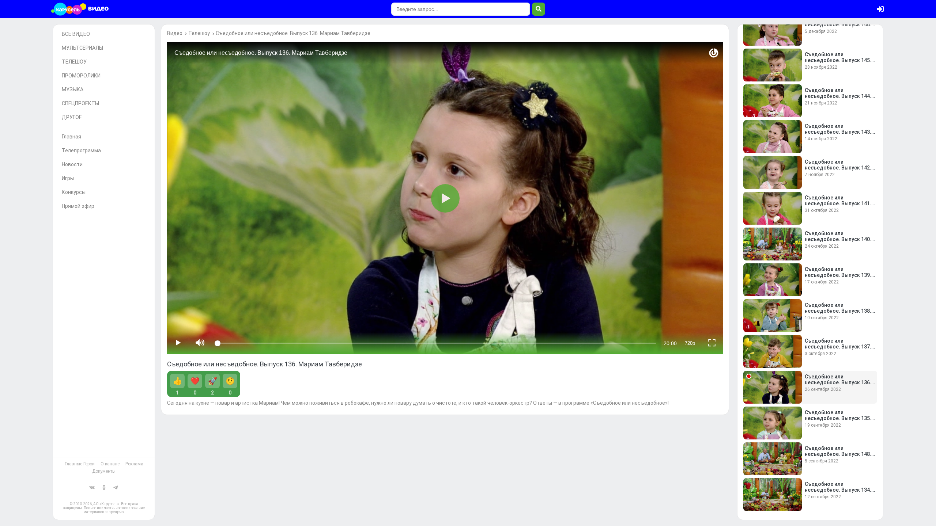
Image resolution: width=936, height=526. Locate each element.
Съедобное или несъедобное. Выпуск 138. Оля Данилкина (838, 311)
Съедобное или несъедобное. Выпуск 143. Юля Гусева (838, 132)
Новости (72, 164)
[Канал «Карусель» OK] (104, 487)
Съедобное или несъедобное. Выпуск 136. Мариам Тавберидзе (293, 33)
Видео (174, 33)
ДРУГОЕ (72, 117)
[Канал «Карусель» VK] (92, 487)
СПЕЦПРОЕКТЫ (80, 103)
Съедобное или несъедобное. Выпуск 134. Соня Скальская (838, 490)
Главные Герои (80, 463)
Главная (71, 137)
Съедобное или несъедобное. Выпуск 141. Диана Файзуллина (838, 203)
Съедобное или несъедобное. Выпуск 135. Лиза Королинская (838, 418)
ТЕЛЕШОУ (74, 62)
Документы (104, 471)
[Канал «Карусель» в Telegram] (115, 487)
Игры (68, 178)
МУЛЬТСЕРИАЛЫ (82, 48)
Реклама (134, 463)
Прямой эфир (78, 206)
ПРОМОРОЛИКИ (81, 76)
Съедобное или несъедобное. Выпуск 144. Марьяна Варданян (838, 96)
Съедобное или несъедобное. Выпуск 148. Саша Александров (838, 454)
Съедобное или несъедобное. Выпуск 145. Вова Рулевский (838, 60)
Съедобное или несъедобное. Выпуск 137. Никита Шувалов (838, 346)
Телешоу (199, 33)
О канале (110, 463)
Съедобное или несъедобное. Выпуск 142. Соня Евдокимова (838, 167)
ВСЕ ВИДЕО (76, 34)
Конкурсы (74, 192)
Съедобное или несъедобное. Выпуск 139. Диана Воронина (838, 275)
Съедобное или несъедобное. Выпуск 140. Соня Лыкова (838, 239)
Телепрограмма (81, 150)
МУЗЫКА (72, 89)
